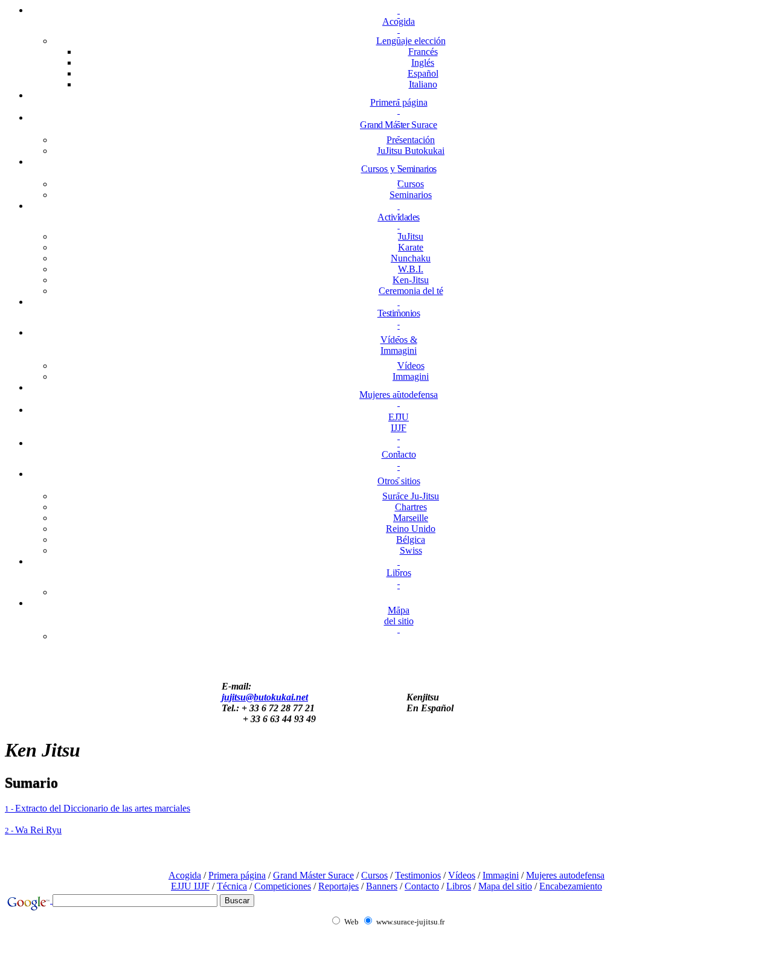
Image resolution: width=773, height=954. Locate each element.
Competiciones (282, 886)
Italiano (423, 84)
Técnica (232, 886)
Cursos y (399, 169)
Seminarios (411, 195)
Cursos (410, 184)
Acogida (398, 21)
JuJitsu (410, 236)
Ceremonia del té (411, 291)
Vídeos (411, 365)
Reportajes (338, 886)
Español (423, 73)
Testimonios (398, 313)
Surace (398, 125)
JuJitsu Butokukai (410, 151)
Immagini (411, 376)
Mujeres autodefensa (398, 394)
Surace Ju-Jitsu (410, 496)
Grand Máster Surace (313, 875)
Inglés (422, 62)
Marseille (410, 518)
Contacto (399, 454)
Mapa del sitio (505, 886)
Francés (423, 51)
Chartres (411, 507)
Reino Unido (410, 528)
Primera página (399, 102)
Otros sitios (398, 481)
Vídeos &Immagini (398, 345)
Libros (398, 573)
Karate (410, 247)
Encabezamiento (570, 886)
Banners (381, 886)
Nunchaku (411, 258)
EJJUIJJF (398, 422)
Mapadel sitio (399, 615)
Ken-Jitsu (411, 280)
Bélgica (410, 539)
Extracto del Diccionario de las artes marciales (97, 808)
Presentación (410, 140)
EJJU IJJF (190, 886)
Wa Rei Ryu (33, 830)
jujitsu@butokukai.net (265, 697)
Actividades (398, 217)
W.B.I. (410, 269)
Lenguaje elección (411, 41)
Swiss (411, 550)
